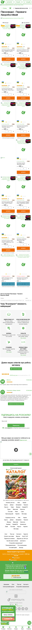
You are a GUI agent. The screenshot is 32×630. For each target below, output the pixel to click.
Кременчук (23, 524)
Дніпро (11, 505)
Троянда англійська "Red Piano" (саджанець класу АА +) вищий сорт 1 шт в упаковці (23, 50)
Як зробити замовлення (22, 586)
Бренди (21, 547)
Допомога (23, 541)
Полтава (10, 511)
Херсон (6, 507)
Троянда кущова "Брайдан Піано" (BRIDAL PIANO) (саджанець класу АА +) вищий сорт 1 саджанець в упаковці (8, 50)
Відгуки (18, 536)
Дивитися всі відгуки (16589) (16, 403)
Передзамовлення (10, 545)
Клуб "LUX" (25, 536)
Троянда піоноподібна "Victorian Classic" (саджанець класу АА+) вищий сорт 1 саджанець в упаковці (8, 126)
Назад (5, 8)
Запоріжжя (18, 505)
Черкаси (26, 505)
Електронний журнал (8, 586)
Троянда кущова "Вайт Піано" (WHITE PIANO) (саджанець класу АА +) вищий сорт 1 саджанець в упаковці (8, 202)
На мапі (26, 572)
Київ (18, 502)
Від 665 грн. (28, 300)
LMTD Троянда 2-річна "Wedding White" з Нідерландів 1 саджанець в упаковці (8, 278)
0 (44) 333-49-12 (10, 566)
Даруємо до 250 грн (22, 538)
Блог (6, 534)
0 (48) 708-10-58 (9, 568)
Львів (12, 507)
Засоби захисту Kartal (12, 541)
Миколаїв (15, 509)
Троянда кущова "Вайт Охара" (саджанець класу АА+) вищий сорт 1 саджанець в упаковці (8, 241)
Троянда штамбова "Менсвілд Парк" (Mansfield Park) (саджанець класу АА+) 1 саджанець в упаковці (23, 239)
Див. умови (23, 338)
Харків (24, 502)
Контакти (18, 534)
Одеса (6, 505)
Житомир (24, 514)
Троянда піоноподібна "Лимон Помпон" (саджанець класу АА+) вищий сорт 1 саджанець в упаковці (23, 126)
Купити (8, 59)
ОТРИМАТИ (8, 619)
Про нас (12, 534)
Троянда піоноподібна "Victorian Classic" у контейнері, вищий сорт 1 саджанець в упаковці (23, 278)
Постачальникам (22, 545)
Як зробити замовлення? (16, 543)
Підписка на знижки (9, 538)
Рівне (16, 511)
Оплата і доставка (9, 536)
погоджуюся (8, 428)
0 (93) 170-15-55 (19, 566)
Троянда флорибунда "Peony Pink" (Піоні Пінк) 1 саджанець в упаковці (8, 89)
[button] (5, 44)
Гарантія (26, 534)
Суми (22, 511)
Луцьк (9, 509)
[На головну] (2, 2)
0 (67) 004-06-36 (19, 568)
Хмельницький (9, 514)
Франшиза (6, 584)
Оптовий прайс (13, 547)
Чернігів (17, 514)
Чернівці (8, 524)
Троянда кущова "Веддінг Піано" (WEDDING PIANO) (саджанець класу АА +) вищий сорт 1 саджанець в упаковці (23, 202)
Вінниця (18, 507)
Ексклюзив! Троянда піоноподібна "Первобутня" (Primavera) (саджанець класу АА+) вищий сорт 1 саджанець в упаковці (23, 89)
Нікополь (22, 509)
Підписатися (16, 425)
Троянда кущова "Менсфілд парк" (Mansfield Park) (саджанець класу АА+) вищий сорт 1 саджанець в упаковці (23, 163)
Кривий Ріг (25, 507)
